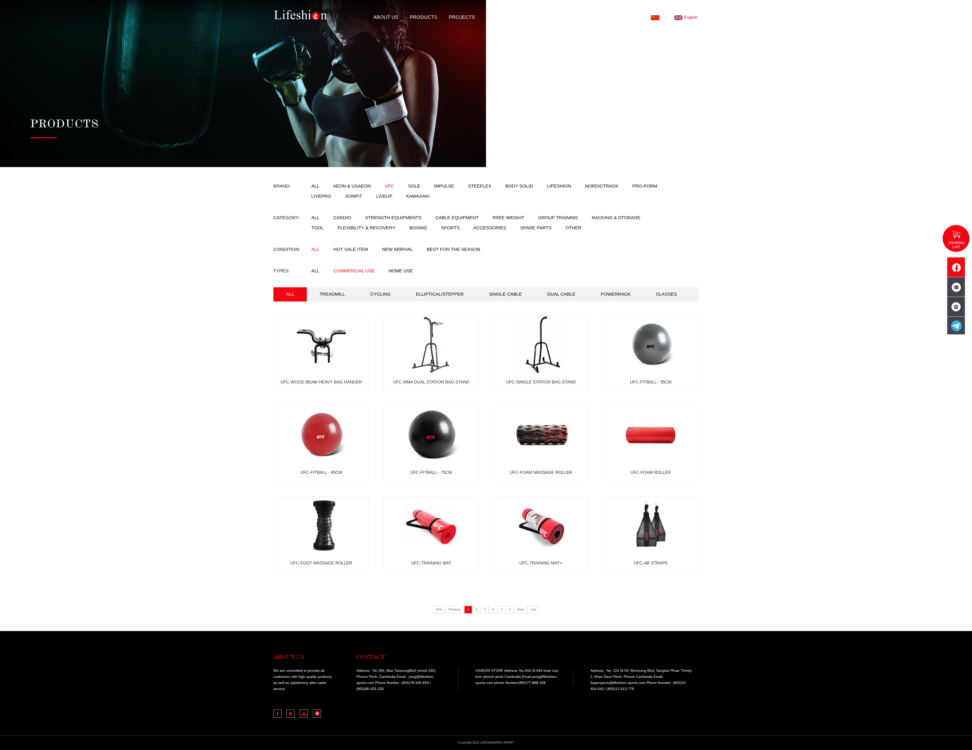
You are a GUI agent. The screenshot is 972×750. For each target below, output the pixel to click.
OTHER (573, 227)
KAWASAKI (418, 196)
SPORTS (450, 227)
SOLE (414, 186)
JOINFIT (353, 196)
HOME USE (401, 270)
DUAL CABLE (561, 294)
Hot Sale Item (350, 249)
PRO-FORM (644, 186)
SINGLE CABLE (505, 294)
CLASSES (666, 294)
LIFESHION (559, 186)
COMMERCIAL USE (354, 270)
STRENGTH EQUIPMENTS (393, 217)
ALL (315, 186)
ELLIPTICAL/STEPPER (440, 294)
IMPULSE (444, 186)
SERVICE (531, 17)
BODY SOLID (519, 186)
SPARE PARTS (536, 227)
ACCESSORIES (489, 227)
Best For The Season (453, 249)
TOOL (317, 227)
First (439, 609)
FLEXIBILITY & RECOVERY (366, 227)
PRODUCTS (423, 17)
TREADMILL (332, 294)
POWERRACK (616, 294)
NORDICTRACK (601, 186)
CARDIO (342, 217)
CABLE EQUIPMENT (457, 217)
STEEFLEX (479, 186)
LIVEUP (384, 196)
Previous (455, 609)
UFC (389, 186)
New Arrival (397, 249)
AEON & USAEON (352, 186)
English (691, 17)
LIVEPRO (321, 196)
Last (533, 609)
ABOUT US (385, 17)
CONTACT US (595, 17)
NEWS (560, 17)
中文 (664, 17)
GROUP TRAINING (558, 217)
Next (520, 609)
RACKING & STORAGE (616, 217)
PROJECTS (462, 17)
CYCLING (380, 294)
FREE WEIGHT (508, 217)
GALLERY (498, 17)
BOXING (418, 227)
